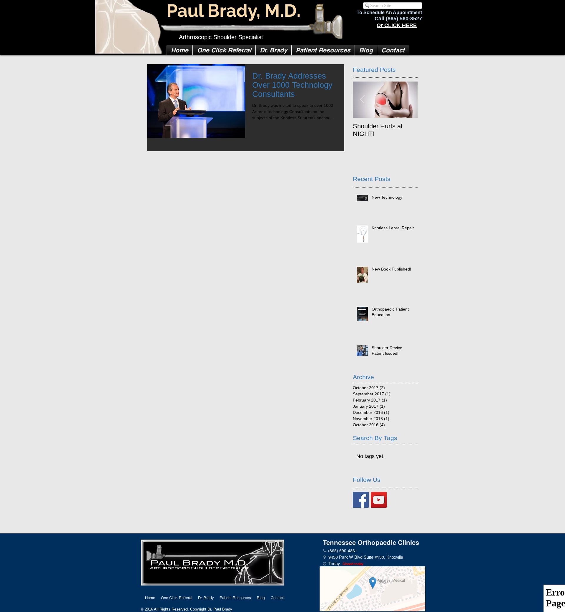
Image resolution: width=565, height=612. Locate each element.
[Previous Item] (362, 100)
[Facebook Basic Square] (361, 500)
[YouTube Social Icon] (379, 500)
